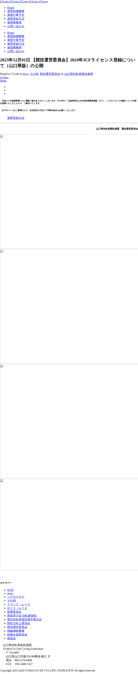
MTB (10, 590)
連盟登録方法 (15, 117)
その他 (34, 73)
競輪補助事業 (15, 630)
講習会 (11, 638)
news (25, 73)
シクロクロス (15, 596)
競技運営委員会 (50, 73)
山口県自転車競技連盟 (78, 73)
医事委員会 (14, 611)
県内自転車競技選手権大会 (24, 619)
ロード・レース (17, 608)
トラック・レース (18, 604)
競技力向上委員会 (18, 623)
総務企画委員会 (17, 634)
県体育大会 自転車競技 (22, 615)
